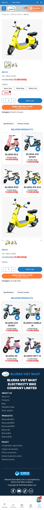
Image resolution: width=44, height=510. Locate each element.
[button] (4, 8)
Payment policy (8, 459)
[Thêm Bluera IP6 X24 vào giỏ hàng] (39, 182)
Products (5, 400)
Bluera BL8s (7, 437)
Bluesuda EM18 (8, 426)
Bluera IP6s (11, 187)
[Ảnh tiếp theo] (39, 37)
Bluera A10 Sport (32, 155)
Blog (4, 403)
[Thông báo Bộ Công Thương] (22, 473)
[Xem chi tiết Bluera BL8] (17, 149)
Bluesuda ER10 (8, 419)
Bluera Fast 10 (32, 356)
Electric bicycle (16, 14)
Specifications (9, 124)
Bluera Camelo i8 (32, 324)
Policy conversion (9, 452)
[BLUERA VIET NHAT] (11, 8)
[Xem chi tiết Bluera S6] (17, 350)
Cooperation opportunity (12, 445)
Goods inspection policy (12, 456)
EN (41, 2)
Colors (5, 84)
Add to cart (30, 101)
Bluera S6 (11, 356)
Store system (16, 2)
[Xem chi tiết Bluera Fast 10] (38, 350)
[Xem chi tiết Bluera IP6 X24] (34, 182)
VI (37, 2)
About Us (5, 2)
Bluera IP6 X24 (32, 187)
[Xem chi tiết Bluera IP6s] (17, 182)
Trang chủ (5, 14)
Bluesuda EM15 (8, 423)
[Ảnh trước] (4, 215)
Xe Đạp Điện (16, 281)
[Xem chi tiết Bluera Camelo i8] (38, 317)
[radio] (7, 88)
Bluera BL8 (11, 154)
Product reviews (23, 124)
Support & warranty (10, 449)
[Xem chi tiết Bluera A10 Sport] (38, 149)
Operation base (8, 407)
